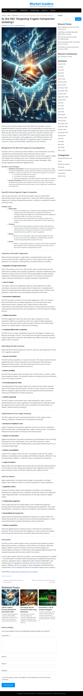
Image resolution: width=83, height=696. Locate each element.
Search (60, 15)
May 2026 (61, 73)
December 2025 (63, 88)
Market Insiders (41, 4)
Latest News (61, 173)
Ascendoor (49, 693)
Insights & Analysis (6, 576)
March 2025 (61, 115)
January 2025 (62, 120)
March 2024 (61, 150)
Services (52, 10)
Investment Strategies (64, 170)
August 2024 (62, 135)
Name (4, 657)
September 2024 (63, 132)
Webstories (24, 10)
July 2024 (60, 138)
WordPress (63, 693)
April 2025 (61, 112)
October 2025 (62, 94)
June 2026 (61, 70)
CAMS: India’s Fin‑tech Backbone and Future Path (9, 610)
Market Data (61, 176)
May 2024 (61, 144)
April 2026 (61, 76)
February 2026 (62, 82)
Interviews (61, 167)
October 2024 (62, 129)
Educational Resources (65, 158)
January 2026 (62, 85)
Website (4, 670)
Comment (6, 635)
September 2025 (63, 97)
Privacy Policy (35, 10)
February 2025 (62, 118)
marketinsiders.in (19, 25)
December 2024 (63, 123)
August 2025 (62, 100)
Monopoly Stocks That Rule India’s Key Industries (28, 610)
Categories (13, 10)
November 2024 (63, 126)
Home (5, 10)
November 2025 (63, 91)
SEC (12, 531)
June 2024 (61, 141)
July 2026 (60, 67)
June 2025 (61, 106)
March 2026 (61, 79)
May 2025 (61, 109)
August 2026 (62, 64)
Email (4, 663)
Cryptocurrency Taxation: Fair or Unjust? (24, 572)
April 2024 (61, 147)
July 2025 (60, 103)
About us (44, 10)
